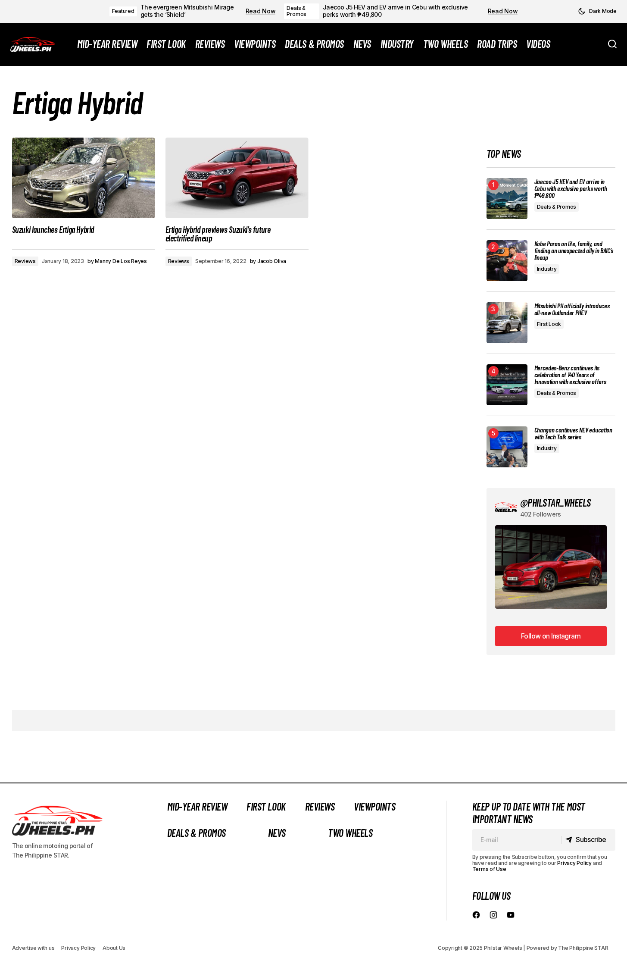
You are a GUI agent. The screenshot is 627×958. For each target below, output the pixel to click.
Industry (547, 269)
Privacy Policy (574, 863)
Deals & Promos (296, 11)
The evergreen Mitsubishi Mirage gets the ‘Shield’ (187, 11)
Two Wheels (350, 833)
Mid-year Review (197, 806)
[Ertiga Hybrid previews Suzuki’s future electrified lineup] (237, 178)
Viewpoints (374, 806)
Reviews (25, 261)
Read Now (261, 11)
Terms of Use (489, 869)
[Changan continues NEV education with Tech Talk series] (507, 446)
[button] (597, 11)
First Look (549, 324)
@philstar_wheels (555, 502)
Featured (123, 11)
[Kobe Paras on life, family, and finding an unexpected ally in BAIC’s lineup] (507, 260)
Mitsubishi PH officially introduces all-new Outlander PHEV (572, 309)
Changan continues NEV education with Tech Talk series (573, 433)
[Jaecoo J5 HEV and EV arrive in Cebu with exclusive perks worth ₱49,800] (507, 198)
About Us (114, 948)
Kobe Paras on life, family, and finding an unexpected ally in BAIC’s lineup (573, 250)
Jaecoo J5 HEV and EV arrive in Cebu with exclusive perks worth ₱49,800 (395, 11)
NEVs (277, 833)
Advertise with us (33, 948)
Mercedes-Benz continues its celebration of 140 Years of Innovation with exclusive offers (570, 374)
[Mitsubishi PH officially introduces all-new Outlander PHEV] (507, 322)
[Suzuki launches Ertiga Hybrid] (83, 178)
